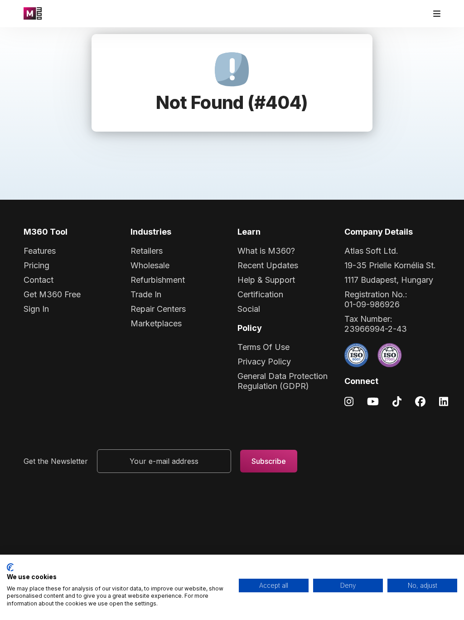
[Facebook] (420, 401)
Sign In (36, 309)
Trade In (145, 294)
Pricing (36, 265)
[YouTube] (373, 401)
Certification (260, 294)
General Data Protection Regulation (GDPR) (282, 381)
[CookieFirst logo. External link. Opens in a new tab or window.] (10, 567)
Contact (38, 280)
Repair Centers (158, 309)
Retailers (146, 251)
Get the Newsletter (56, 461)
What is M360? (266, 251)
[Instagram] (348, 401)
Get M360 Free (52, 294)
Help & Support (266, 280)
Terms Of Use (263, 347)
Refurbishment (157, 280)
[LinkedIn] (443, 401)
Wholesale (149, 265)
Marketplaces (156, 323)
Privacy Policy (264, 361)
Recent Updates (267, 265)
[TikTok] (396, 401)
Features (40, 251)
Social (248, 309)
